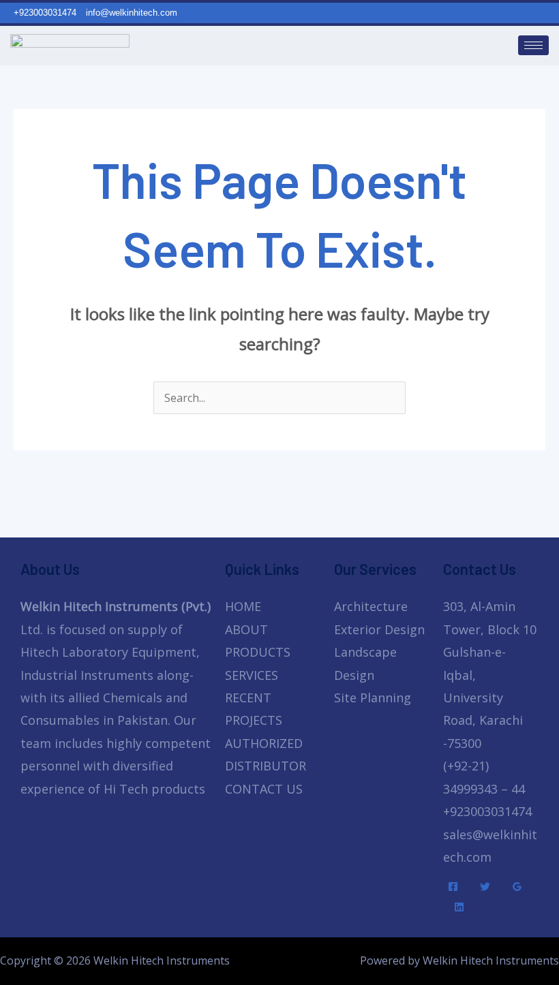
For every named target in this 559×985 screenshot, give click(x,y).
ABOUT (246, 629)
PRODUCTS (257, 652)
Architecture (371, 606)
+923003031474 (487, 811)
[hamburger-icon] (533, 45)
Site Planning (372, 697)
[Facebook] (453, 886)
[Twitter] (485, 886)
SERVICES (251, 675)
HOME (243, 606)
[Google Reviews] (517, 886)
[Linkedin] (459, 907)
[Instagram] (552, 12)
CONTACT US (264, 789)
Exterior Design (379, 629)
